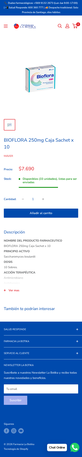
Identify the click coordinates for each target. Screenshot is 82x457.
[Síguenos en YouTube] (21, 430)
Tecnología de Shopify (16, 449)
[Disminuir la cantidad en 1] (23, 199)
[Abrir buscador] (60, 26)
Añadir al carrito (41, 213)
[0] (75, 26)
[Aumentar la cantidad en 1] (43, 199)
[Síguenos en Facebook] (6, 430)
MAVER (8, 156)
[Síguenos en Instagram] (13, 430)
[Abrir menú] (6, 26)
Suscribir (16, 400)
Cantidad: (10, 199)
